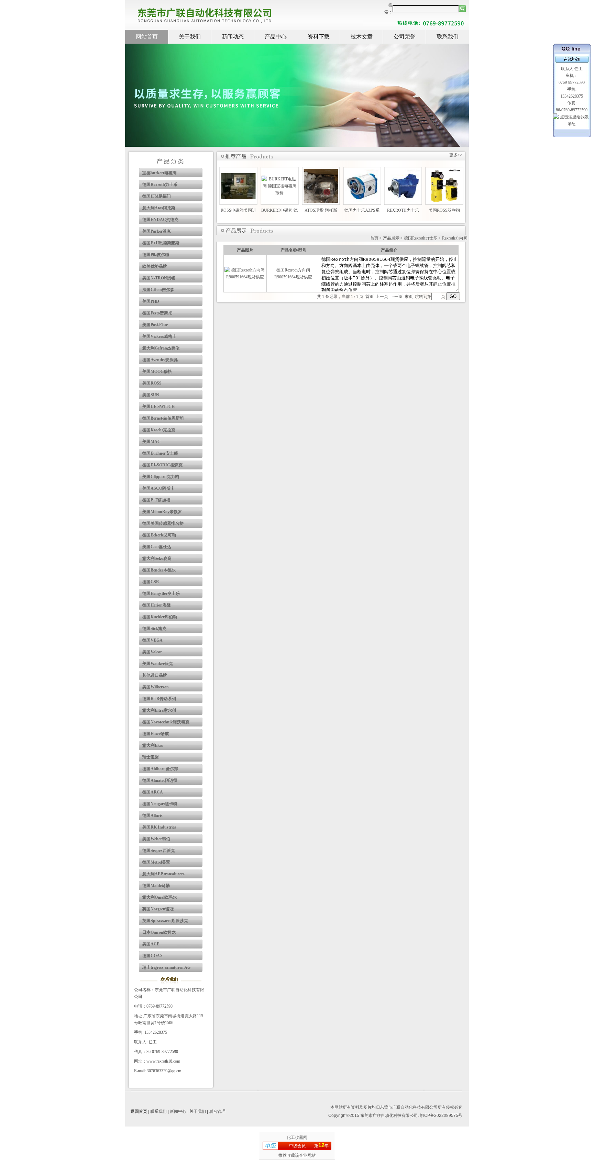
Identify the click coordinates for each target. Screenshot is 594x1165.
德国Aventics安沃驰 (160, 359)
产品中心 (276, 37)
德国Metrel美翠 (156, 862)
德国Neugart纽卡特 (159, 803)
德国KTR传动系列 (159, 698)
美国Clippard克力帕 (160, 476)
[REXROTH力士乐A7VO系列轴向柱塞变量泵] (403, 201)
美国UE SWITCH (158, 406)
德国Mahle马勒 (156, 885)
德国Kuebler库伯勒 (159, 616)
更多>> (455, 155)
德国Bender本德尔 (159, 570)
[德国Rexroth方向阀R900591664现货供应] (245, 277)
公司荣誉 (405, 37)
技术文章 (362, 37)
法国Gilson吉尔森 (158, 289)
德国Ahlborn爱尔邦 (160, 768)
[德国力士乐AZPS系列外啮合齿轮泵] (362, 201)
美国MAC (151, 441)
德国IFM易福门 (156, 196)
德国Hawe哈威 (155, 733)
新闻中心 (178, 1111)
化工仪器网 (297, 1137)
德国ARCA (152, 792)
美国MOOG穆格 (157, 371)
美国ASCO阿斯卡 (158, 488)
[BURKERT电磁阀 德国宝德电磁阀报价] (279, 192)
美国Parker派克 (156, 231)
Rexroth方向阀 (455, 238)
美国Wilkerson (155, 687)
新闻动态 (233, 37)
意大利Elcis (152, 745)
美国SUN (150, 394)
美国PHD (150, 301)
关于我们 (190, 37)
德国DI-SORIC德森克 (162, 465)
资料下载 (319, 37)
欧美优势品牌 (154, 266)
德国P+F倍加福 (156, 500)
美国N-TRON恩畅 (158, 278)
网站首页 (147, 37)
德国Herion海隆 (156, 605)
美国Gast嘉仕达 (156, 546)
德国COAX (152, 955)
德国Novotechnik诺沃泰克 (165, 722)
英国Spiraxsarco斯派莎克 (165, 920)
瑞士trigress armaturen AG (166, 967)
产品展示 (391, 238)
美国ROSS (152, 383)
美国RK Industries (159, 827)
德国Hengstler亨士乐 (161, 593)
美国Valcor (152, 652)
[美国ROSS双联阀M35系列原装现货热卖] (444, 201)
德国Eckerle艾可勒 (159, 535)
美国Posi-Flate (155, 324)
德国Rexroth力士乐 (159, 184)
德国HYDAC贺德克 (160, 219)
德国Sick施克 (154, 628)
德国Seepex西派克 (158, 850)
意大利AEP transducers (163, 874)
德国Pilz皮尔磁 (155, 254)
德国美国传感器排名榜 (163, 523)
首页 (374, 238)
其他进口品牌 (154, 675)
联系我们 (448, 37)
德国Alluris (152, 815)
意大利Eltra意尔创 (159, 710)
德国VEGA (152, 640)
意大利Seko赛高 (157, 558)
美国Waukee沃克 (157, 663)
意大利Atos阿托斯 (158, 208)
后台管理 (217, 1111)
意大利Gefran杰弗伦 (160, 348)
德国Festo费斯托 (157, 313)
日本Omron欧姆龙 (159, 932)
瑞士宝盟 (150, 757)
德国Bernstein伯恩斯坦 (163, 418)
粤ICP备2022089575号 (440, 1115)
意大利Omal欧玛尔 (159, 897)
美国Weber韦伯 (156, 838)
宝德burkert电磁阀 (159, 172)
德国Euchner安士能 (160, 453)
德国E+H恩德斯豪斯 (160, 243)
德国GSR (150, 581)
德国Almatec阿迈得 (159, 780)
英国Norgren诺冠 (158, 909)
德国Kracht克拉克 (158, 430)
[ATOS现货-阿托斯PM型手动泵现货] (321, 201)
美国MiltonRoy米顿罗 (162, 511)
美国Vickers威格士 (159, 336)
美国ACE (151, 944)
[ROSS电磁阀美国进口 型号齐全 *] (238, 197)
